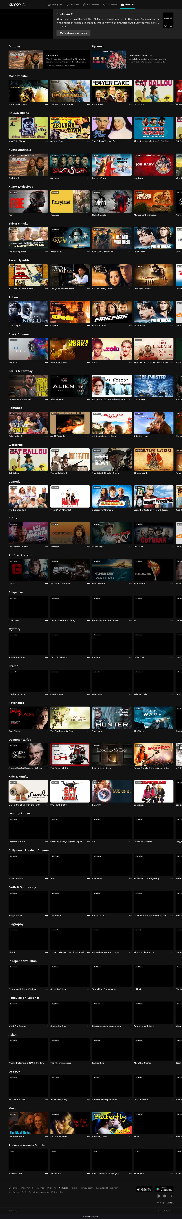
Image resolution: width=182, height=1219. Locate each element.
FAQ (24, 1192)
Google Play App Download (164, 1189)
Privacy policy (86, 1188)
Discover (74, 5)
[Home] (17, 4)
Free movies (93, 5)
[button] (73, 33)
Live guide (57, 5)
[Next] (173, 90)
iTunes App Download (144, 1189)
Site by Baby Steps (165, 1211)
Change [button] (170, 1202)
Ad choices (14, 1192)
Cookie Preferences (91, 1217)
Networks (129, 5)
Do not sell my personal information (46, 1192)
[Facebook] (165, 1196)
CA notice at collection (107, 1188)
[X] (171, 1196)
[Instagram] (158, 1196)
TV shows (112, 5)
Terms (74, 1188)
